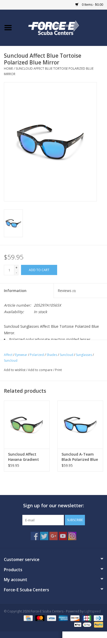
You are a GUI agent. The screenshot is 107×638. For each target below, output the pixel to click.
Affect (8, 355)
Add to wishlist (14, 370)
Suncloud (66, 355)
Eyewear (21, 355)
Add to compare (40, 370)
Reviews (67, 290)
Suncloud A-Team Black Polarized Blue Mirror (80, 457)
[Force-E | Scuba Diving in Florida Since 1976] (61, 27)
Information (15, 290)
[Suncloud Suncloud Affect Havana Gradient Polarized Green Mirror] (27, 425)
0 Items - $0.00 (92, 4)
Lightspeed (92, 611)
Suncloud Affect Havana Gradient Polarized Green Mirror (23, 457)
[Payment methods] (27, 618)
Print (58, 370)
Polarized (37, 355)
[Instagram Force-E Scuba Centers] (72, 536)
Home (8, 68)
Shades (51, 355)
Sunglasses (84, 355)
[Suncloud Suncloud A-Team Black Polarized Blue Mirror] (80, 425)
